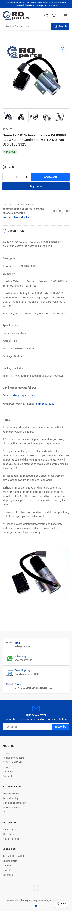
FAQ (5, 812)
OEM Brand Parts (12, 762)
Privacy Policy (11, 793)
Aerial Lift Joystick (14, 856)
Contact (7, 776)
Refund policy (10, 798)
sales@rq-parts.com (23, 395)
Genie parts (9, 829)
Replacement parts (13, 757)
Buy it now (36, 186)
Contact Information (14, 802)
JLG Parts (8, 834)
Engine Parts (10, 860)
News (6, 767)
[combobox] (36, 26)
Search (63, 26)
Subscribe (60, 726)
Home (6, 753)
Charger (7, 865)
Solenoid (8, 874)
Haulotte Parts (11, 838)
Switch (6, 870)
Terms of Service (12, 807)
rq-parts (7, 129)
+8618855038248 (44, 403)
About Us (8, 771)
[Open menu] (65, 15)
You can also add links (16, 217)
